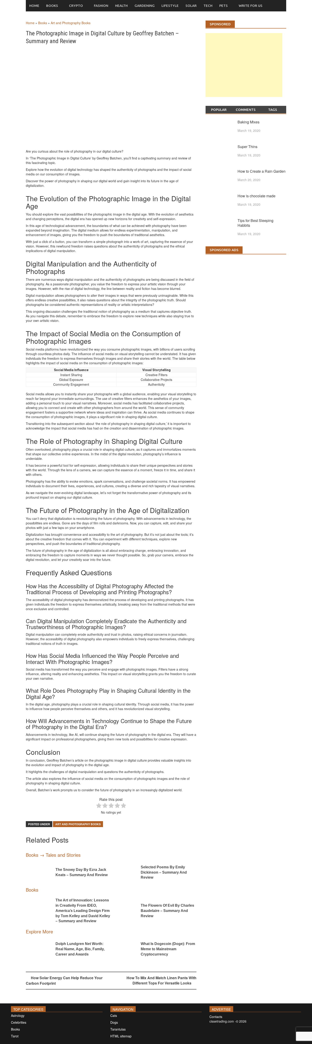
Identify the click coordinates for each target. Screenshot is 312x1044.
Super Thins (247, 146)
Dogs (114, 1022)
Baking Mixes (248, 122)
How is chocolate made (256, 195)
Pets (223, 6)
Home (34, 6)
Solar (191, 6)
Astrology (17, 1015)
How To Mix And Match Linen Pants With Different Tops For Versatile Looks (161, 980)
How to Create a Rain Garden (262, 171)
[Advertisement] (244, 70)
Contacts (215, 1016)
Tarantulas (118, 1029)
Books (52, 6)
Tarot (15, 1036)
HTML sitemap (121, 1036)
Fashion (101, 6)
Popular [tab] (219, 110)
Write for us (250, 6)
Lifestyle (170, 6)
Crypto (76, 6)
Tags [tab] (272, 110)
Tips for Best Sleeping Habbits (255, 223)
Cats (113, 1015)
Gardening (145, 6)
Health (121, 6)
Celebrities (18, 1022)
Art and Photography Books (70, 23)
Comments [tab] (246, 110)
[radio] (98, 806)
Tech (208, 6)
